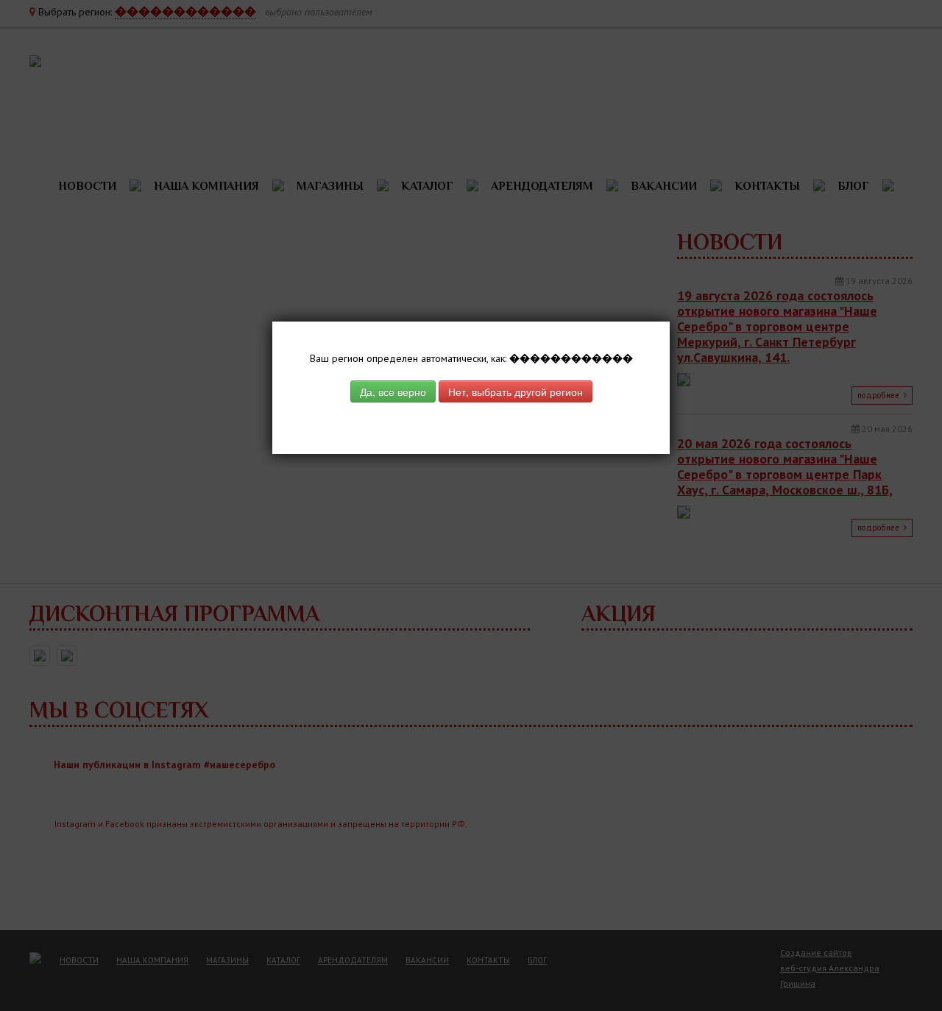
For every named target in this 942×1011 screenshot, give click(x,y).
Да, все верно (393, 391)
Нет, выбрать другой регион (515, 391)
